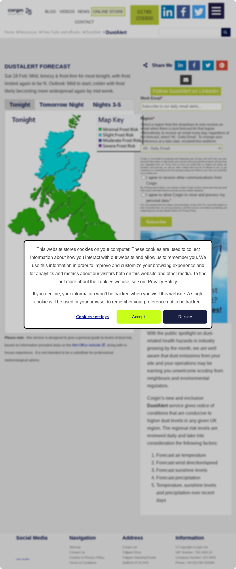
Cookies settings (92, 316)
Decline (185, 316)
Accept (138, 316)
